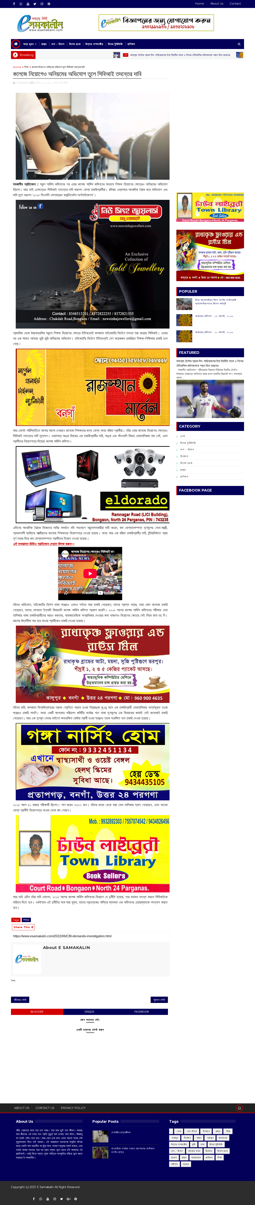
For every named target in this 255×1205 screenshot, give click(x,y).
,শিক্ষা (65, 82)
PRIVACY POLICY (73, 1108)
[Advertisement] (210, 93)
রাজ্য (44, 44)
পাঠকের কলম (194, 1150)
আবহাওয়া (223, 1137)
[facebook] (14, 4)
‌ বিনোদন (206, 1131)
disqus (89, 1011)
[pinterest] (49, 4)
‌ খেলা (178, 1131)
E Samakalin (45, 1187)
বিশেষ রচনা (75, 44)
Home (199, 3)
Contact (235, 3)
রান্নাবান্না (196, 1157)
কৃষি (193, 1144)
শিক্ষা (26, 67)
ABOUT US (21, 1108)
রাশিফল (131, 44)
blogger (37, 1011)
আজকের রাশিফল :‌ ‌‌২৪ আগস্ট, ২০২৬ (226, 55)
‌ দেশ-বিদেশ (191, 1131)
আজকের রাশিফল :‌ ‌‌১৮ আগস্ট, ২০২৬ (214, 316)
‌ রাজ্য (217, 1131)
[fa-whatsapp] (21, 4)
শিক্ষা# (26, 919)
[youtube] (28, 4)
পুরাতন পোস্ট (159, 1000)
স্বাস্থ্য (186, 1164)
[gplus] (69, 1199)
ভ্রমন (174, 1157)
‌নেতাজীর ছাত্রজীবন (121, 1132)
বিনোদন (184, 456)
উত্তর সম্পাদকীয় (94, 44)
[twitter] (35, 4)
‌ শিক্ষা (227, 1131)
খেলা (79, 55)
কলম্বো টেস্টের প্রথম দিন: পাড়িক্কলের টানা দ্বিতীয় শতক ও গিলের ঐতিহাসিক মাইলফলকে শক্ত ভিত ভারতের (134, 55)
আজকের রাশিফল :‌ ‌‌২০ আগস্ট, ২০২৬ (214, 332)
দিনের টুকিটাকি (115, 44)
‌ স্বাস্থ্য (174, 1137)
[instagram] (42, 4)
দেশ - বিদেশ (57, 44)
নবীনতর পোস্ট (20, 1000)
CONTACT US (45, 1108)
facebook (141, 1011)
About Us (216, 3)
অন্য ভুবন (28, 44)
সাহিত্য (174, 1164)
